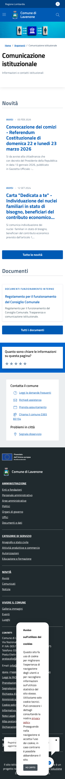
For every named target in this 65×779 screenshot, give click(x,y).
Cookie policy (9, 705)
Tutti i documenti (32, 330)
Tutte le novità (32, 254)
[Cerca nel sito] (58, 15)
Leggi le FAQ (9, 677)
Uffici (5, 517)
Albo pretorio (9, 721)
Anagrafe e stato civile (15, 542)
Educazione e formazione (16, 559)
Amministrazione (14, 483)
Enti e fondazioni (12, 490)
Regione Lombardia (15, 4)
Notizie (6, 589)
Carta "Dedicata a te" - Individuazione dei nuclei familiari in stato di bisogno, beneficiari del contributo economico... (31, 206)
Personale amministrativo (17, 495)
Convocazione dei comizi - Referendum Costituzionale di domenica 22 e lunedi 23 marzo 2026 (31, 137)
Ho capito (30, 767)
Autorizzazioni (10, 553)
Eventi (6, 614)
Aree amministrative (14, 501)
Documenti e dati (12, 523)
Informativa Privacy (13, 710)
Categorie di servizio (16, 536)
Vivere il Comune (14, 602)
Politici (6, 506)
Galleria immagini (12, 609)
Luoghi (6, 620)
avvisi (9, 119)
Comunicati (8, 584)
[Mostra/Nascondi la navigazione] (4, 14)
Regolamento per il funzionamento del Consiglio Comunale (30, 299)
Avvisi (5, 578)
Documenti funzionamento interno (29, 289)
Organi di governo (12, 512)
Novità (6, 572)
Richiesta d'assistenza (15, 694)
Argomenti (19, 45)
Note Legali (8, 716)
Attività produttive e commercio (21, 548)
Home (8, 45)
